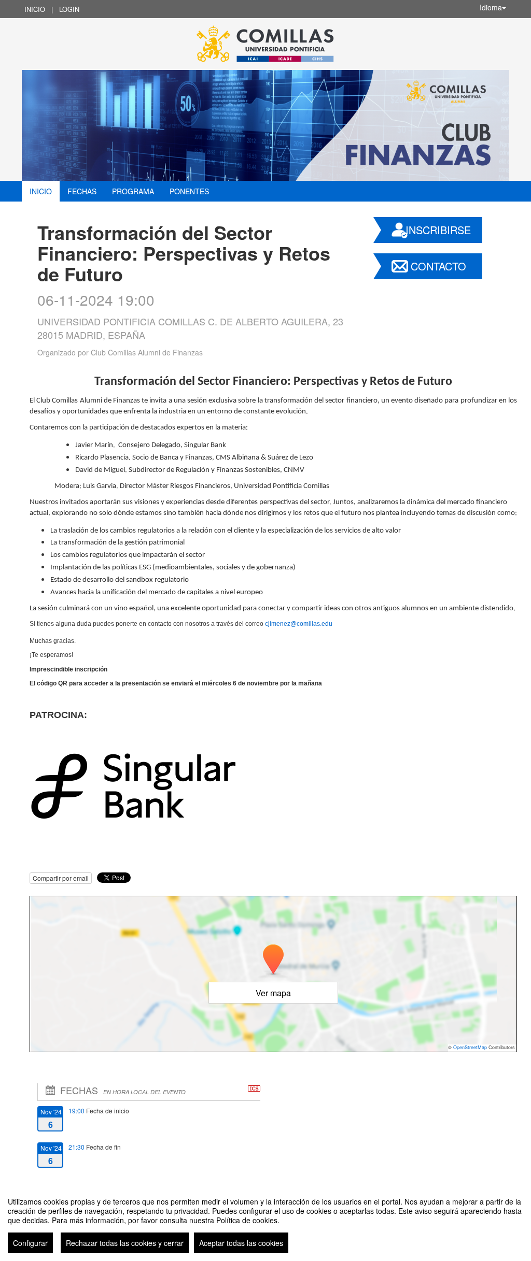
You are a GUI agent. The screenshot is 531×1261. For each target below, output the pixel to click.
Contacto (438, 266)
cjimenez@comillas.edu (298, 623)
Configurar (30, 1243)
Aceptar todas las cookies (241, 1243)
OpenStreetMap (470, 1047)
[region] (265, 1221)
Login (69, 9)
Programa (133, 191)
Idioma (491, 7)
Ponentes (189, 191)
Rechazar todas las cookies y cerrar (125, 1243)
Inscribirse (438, 229)
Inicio (34, 9)
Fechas (81, 191)
